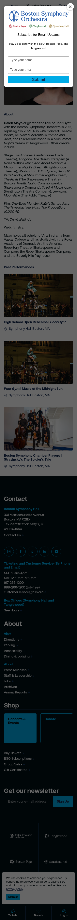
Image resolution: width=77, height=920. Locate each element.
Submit (38, 79)
